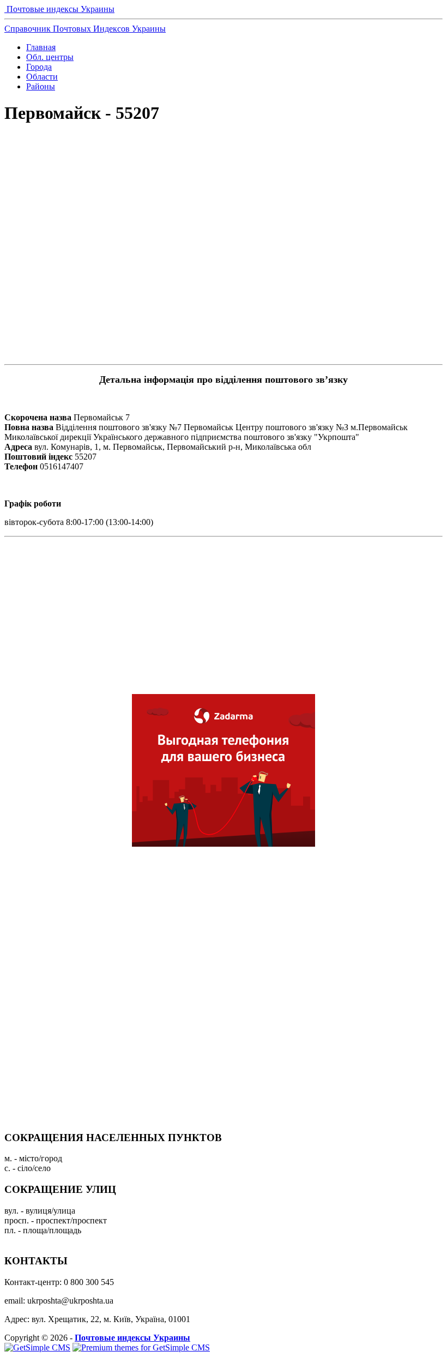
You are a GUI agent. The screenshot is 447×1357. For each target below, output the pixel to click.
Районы (40, 86)
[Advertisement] (223, 172)
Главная (41, 47)
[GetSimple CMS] (37, 1347)
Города (39, 66)
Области (42, 76)
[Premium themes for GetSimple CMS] (141, 1347)
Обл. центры (50, 57)
